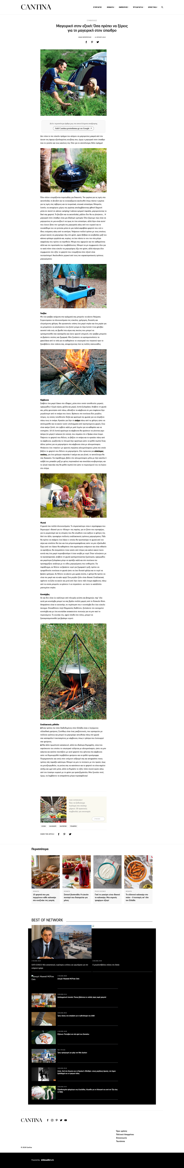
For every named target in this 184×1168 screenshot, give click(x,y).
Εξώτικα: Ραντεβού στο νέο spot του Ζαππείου (73, 1034)
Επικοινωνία (121, 1138)
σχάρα (77, 420)
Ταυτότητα (120, 1141)
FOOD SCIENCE (100, 891)
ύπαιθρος (73, 826)
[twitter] (98, 42)
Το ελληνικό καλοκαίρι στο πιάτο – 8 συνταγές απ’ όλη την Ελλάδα (137, 897)
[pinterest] (92, 42)
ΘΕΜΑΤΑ (36, 891)
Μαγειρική (63, 826)
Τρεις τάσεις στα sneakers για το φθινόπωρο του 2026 (76, 1016)
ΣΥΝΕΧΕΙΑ (97, 819)
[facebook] (86, 42)
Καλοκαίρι (52, 826)
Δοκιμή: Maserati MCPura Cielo (68, 979)
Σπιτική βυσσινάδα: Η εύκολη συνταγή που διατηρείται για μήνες (76, 897)
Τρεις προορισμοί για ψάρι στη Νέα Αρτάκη (72, 1053)
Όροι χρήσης (121, 1131)
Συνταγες (97, 7)
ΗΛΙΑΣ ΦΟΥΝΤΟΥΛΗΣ (84, 37)
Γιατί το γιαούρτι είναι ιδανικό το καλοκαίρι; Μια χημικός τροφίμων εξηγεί (107, 897)
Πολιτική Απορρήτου (125, 1134)
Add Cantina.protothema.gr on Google (72, 128)
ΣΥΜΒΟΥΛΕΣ (92, 21)
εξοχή (44, 826)
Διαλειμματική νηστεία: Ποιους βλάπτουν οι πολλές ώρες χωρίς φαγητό (82, 997)
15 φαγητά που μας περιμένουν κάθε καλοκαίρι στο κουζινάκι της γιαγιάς (44, 897)
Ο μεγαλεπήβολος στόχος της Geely (105, 965)
